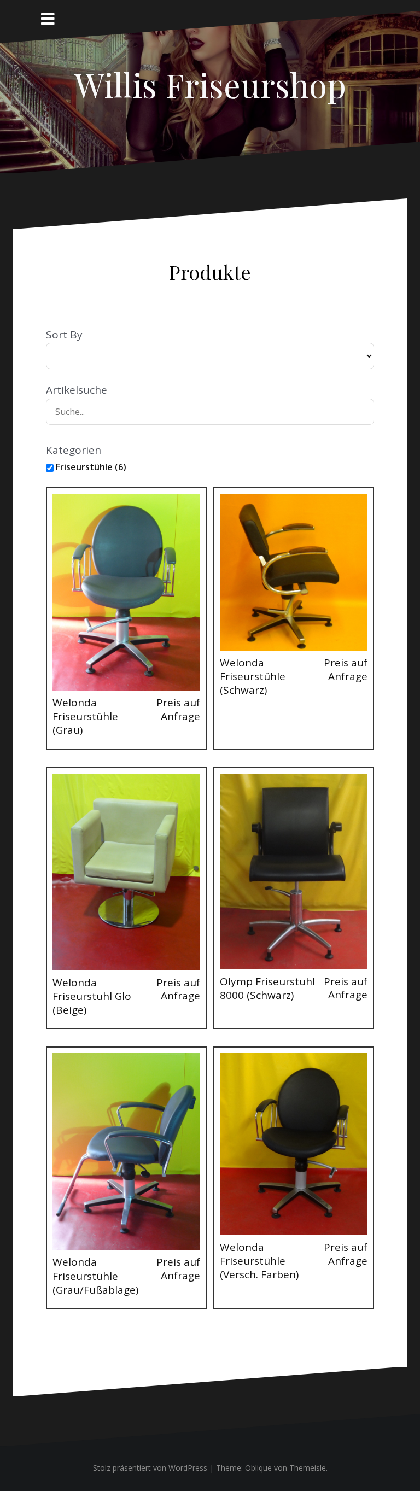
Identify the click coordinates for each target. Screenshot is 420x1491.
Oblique (258, 1468)
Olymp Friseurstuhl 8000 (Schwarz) (267, 988)
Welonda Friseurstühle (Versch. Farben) (259, 1261)
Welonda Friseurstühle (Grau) (85, 716)
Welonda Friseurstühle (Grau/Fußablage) (95, 1276)
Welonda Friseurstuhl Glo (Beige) (91, 996)
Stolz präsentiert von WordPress (150, 1468)
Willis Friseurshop (210, 84)
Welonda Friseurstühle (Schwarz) (252, 677)
